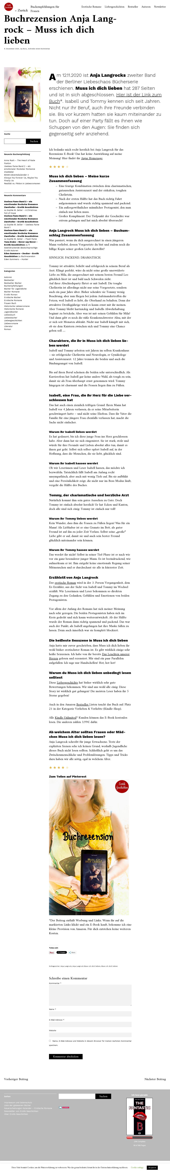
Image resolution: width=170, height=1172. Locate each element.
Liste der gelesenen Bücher (17, 1105)
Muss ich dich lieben (109, 966)
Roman (7, 329)
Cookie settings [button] (137, 1167)
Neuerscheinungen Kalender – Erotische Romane (28, 1108)
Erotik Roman (10, 294)
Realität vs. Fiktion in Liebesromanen (22, 183)
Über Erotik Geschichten (16, 1114)
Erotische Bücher (12, 297)
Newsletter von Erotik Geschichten (21, 1111)
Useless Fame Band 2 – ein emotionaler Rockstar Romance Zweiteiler (19, 169)
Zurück (23, 11)
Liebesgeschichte (67, 683)
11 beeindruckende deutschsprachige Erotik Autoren (20, 248)
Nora (25, 49)
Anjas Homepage (91, 158)
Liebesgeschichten (114, 7)
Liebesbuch (9, 315)
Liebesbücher (10, 318)
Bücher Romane (12, 292)
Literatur (8, 326)
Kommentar (55, 983)
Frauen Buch (10, 303)
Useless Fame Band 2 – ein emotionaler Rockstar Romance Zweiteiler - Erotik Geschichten (21, 204)
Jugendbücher (11, 312)
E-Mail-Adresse (56, 1020)
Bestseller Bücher (13, 283)
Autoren (146, 7)
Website (52, 1030)
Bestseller (133, 7)
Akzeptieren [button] (152, 1167)
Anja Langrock (66, 966)
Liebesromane (11, 323)
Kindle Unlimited (65, 718)
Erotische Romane (91, 7)
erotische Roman (65, 583)
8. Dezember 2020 (11, 49)
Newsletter (160, 7)
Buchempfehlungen (13, 286)
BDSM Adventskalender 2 (16, 175)
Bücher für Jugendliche (15, 289)
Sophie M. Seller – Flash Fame (22, 239)
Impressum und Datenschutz (18, 1102)
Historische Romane (14, 309)
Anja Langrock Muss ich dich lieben (86, 966)
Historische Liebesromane (17, 306)
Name (52, 1009)
